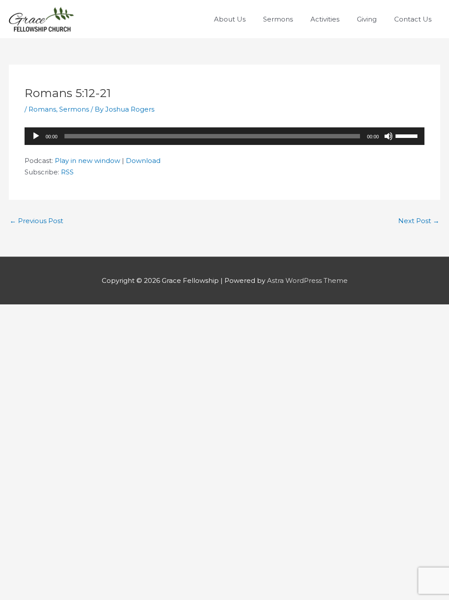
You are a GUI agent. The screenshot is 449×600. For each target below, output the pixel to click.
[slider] (408, 135)
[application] (224, 136)
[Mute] (388, 136)
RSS (67, 172)
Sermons (74, 109)
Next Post (418, 221)
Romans (42, 109)
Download (143, 160)
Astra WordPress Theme (307, 280)
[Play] (36, 136)
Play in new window (87, 160)
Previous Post (36, 221)
